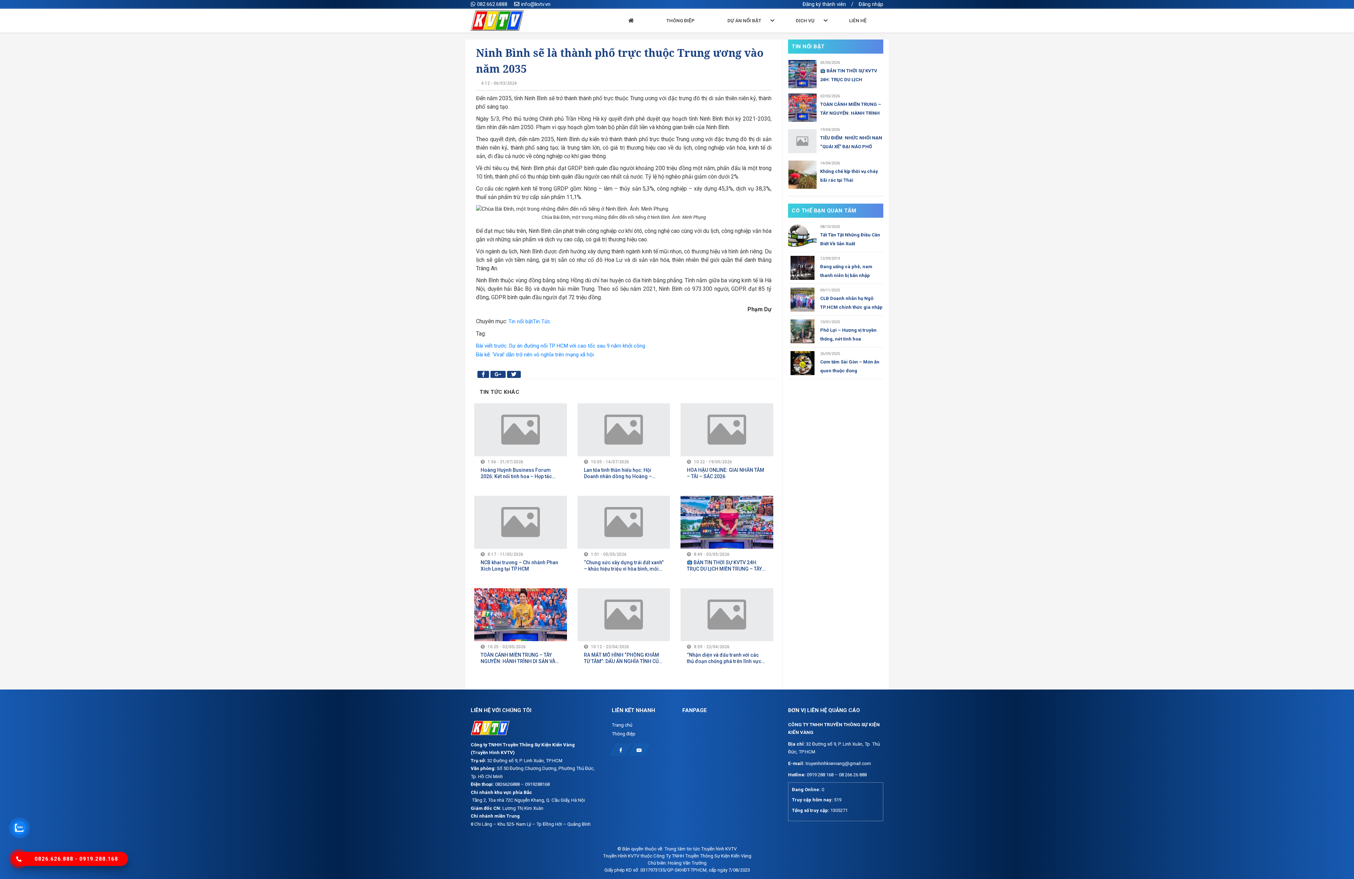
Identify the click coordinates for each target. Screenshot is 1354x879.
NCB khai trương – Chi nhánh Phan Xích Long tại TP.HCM (519, 566)
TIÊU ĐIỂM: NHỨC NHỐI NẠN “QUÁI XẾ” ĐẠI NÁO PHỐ (851, 142)
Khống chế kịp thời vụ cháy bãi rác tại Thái (849, 176)
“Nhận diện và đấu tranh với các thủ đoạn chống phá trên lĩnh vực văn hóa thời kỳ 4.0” (724, 658)
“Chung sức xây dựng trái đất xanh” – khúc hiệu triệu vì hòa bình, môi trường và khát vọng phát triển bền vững (624, 566)
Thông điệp (680, 20)
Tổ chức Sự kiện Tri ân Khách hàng (1140, 35)
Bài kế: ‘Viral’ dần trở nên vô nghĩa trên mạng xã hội (535, 354)
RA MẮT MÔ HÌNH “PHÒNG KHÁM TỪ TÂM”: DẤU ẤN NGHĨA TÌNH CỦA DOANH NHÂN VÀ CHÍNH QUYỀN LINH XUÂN (623, 658)
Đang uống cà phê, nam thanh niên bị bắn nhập (846, 271)
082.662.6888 (492, 4)
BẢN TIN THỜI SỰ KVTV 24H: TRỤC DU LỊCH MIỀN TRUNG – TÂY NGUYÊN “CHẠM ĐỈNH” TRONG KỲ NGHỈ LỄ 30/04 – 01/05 (725, 566)
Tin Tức (541, 321)
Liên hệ (858, 20)
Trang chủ (622, 725)
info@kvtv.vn (535, 4)
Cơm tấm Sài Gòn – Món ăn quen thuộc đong (849, 366)
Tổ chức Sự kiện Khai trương (810, 35)
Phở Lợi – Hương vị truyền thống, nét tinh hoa (848, 334)
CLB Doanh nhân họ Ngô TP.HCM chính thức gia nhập (851, 303)
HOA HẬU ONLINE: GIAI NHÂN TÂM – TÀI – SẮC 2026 (725, 473)
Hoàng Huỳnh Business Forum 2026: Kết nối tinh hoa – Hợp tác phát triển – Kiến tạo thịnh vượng (517, 473)
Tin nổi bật (520, 321)
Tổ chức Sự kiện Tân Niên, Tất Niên (969, 35)
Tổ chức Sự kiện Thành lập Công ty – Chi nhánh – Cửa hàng (1053, 39)
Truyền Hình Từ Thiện (734, 35)
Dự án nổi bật (744, 20)
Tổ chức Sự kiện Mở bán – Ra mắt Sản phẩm (886, 35)
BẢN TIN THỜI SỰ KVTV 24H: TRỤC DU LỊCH (848, 75)
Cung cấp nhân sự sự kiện (1241, 35)
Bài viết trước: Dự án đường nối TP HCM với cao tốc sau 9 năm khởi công (560, 346)
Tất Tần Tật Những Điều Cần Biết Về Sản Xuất (850, 239)
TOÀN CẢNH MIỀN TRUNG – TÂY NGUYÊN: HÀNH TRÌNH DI (850, 110)
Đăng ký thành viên (824, 4)
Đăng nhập (871, 4)
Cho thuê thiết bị (1193, 35)
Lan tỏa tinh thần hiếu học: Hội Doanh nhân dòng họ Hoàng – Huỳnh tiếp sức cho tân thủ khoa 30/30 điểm (620, 473)
